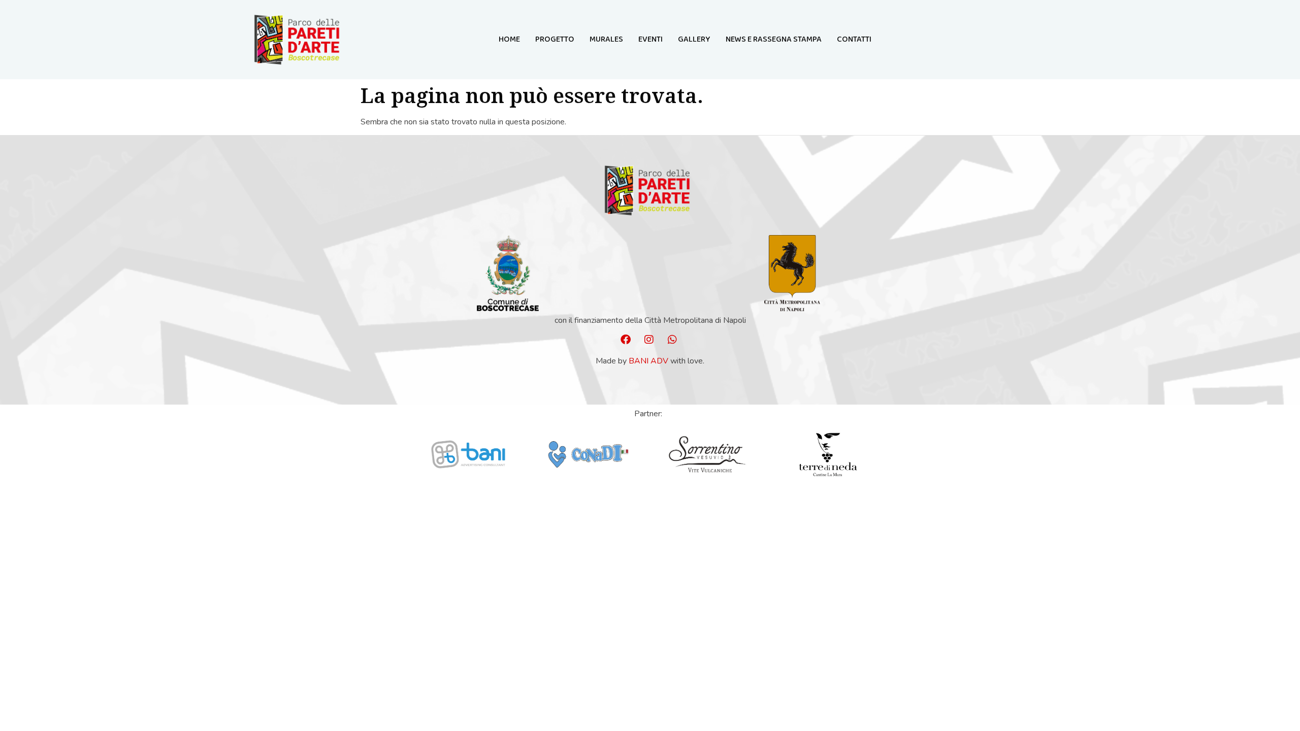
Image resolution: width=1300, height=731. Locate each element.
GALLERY (694, 39)
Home (509, 39)
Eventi (650, 39)
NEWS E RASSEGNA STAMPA (774, 39)
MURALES (606, 39)
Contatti (854, 39)
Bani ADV (648, 361)
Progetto (554, 39)
